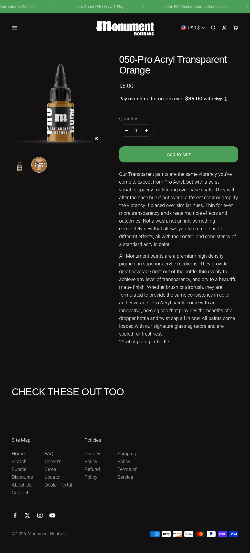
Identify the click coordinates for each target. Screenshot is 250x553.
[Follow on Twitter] (27, 515)
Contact (20, 493)
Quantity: (128, 119)
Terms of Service (127, 473)
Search (19, 461)
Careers (53, 461)
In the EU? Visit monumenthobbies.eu (191, 6)
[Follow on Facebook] (15, 515)
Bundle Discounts (22, 473)
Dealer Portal (58, 485)
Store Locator (53, 473)
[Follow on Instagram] (40, 515)
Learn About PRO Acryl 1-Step (94, 6)
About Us (21, 485)
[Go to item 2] (39, 165)
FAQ (49, 454)
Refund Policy (92, 473)
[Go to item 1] (19, 165)
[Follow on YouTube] (52, 515)
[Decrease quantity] (126, 130)
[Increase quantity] (146, 130)
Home (18, 454)
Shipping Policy (126, 457)
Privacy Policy (92, 457)
